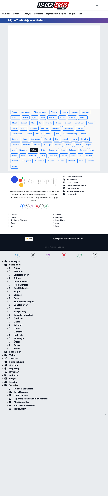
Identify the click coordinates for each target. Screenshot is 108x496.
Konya (74, 139)
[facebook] (17, 255)
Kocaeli (65, 139)
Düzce (90, 123)
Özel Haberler (21, 288)
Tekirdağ (32, 155)
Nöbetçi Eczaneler (74, 177)
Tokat (43, 155)
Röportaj (14, 369)
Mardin (68, 145)
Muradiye (18, 338)
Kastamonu (35, 139)
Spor (81, 14)
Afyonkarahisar (40, 112)
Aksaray (54, 112)
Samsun (83, 150)
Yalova (89, 155)
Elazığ (23, 128)
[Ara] (97, 5)
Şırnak (14, 166)
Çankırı (51, 161)
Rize (63, 150)
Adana (14, 112)
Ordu (42, 150)
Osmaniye (53, 150)
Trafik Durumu (72, 183)
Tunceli (64, 155)
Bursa (58, 123)
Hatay (38, 134)
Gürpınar (18, 332)
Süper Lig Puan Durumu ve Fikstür (30, 399)
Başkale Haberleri (23, 315)
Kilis (56, 139)
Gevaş (16, 328)
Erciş (57, 226)
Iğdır (57, 134)
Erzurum (44, 128)
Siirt (92, 150)
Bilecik (14, 123)
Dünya (27, 14)
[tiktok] (95, 255)
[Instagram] (32, 206)
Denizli (68, 123)
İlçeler (17, 308)
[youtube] (64, 255)
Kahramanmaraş (70, 134)
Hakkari (29, 134)
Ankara (75, 112)
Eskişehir (56, 128)
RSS (30, 239)
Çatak (16, 322)
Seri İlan (13, 365)
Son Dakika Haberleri (75, 191)
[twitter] (33, 255)
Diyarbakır (79, 123)
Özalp (16, 342)
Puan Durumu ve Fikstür (76, 185)
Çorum (61, 161)
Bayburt (83, 117)
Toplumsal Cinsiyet (56, 14)
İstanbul (71, 161)
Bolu (41, 123)
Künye (12, 379)
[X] (27, 206)
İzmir (81, 161)
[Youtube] (37, 206)
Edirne (14, 128)
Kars (25, 139)
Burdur (49, 123)
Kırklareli (15, 145)
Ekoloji (13, 223)
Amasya (65, 112)
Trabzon (53, 155)
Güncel (5, 14)
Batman (72, 117)
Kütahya (84, 139)
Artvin (25, 117)
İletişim (13, 382)
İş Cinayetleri (20, 285)
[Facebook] (22, 206)
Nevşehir (23, 150)
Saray (16, 345)
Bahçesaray (19, 312)
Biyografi (14, 372)
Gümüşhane (17, 134)
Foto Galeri (15, 352)
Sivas (23, 155)
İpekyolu (18, 335)
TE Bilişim (60, 247)
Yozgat (15, 161)
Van (80, 155)
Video (12, 355)
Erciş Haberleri (21, 275)
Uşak (73, 155)
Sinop (14, 155)
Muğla (88, 145)
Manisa (58, 145)
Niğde (33, 150)
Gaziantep (68, 128)
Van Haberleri (20, 305)
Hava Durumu (72, 180)
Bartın (62, 117)
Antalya (85, 112)
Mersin (78, 145)
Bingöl (24, 123)
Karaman (15, 139)
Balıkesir (52, 117)
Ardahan (15, 117)
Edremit (17, 325)
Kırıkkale (26, 145)
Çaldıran (18, 318)
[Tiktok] (41, 206)
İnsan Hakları (60, 220)
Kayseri (48, 139)
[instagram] (48, 255)
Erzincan (33, 128)
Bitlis (33, 123)
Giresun (80, 128)
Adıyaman (25, 112)
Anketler (14, 375)
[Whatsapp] (46, 206)
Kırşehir (37, 145)
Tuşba (16, 348)
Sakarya (72, 150)
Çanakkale (39, 161)
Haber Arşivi (72, 194)
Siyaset (17, 14)
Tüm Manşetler (73, 188)
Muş (13, 150)
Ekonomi (38, 14)
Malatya (47, 145)
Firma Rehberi (16, 362)
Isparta (49, 134)
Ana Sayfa (14, 261)
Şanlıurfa (90, 161)
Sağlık (72, 14)
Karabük (84, 134)
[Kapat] (106, 414)
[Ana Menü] (9, 5)
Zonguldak (26, 161)
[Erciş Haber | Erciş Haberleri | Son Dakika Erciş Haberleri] (52, 5)
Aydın (34, 117)
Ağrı (43, 117)
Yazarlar (13, 358)
